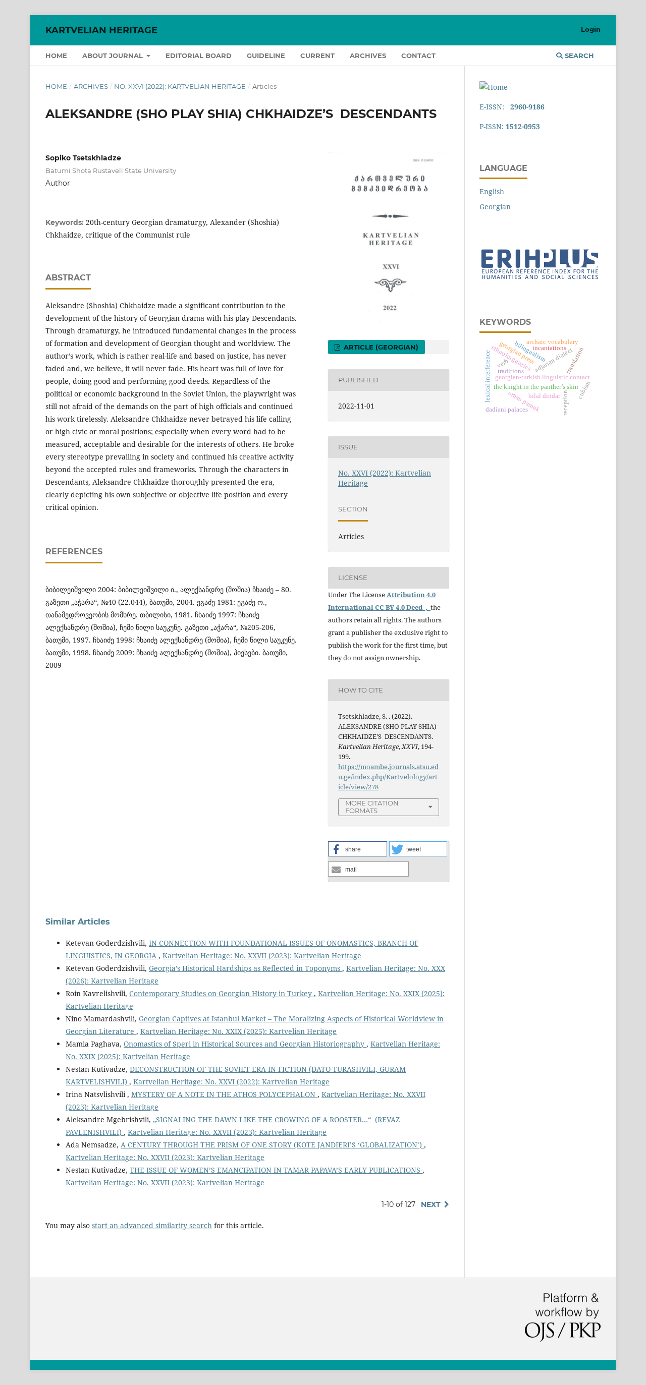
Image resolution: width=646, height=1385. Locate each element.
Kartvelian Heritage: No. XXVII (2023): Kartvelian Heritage (262, 955)
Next (431, 1204)
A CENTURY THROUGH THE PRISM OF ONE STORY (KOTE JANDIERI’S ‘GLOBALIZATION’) (272, 1144)
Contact (418, 55)
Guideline (266, 55)
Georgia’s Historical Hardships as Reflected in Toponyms (245, 968)
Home (56, 55)
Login (591, 29)
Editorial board (199, 55)
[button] (357, 848)
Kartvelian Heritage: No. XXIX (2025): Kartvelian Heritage (238, 1031)
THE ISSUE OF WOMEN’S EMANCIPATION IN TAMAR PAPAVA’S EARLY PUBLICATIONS (276, 1170)
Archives (368, 55)
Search (578, 55)
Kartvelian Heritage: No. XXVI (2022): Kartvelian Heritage (231, 1081)
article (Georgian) (380, 347)
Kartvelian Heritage (101, 30)
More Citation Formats (372, 807)
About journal (113, 55)
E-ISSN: (512, 106)
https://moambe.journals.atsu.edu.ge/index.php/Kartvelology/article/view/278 (388, 776)
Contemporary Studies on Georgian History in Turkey (221, 993)
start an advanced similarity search (152, 1225)
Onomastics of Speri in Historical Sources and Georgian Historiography (245, 1044)
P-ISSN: (509, 126)
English (491, 191)
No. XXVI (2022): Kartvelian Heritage (180, 86)
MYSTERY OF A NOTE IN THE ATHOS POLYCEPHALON (224, 1094)
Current (317, 55)
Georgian (495, 206)
